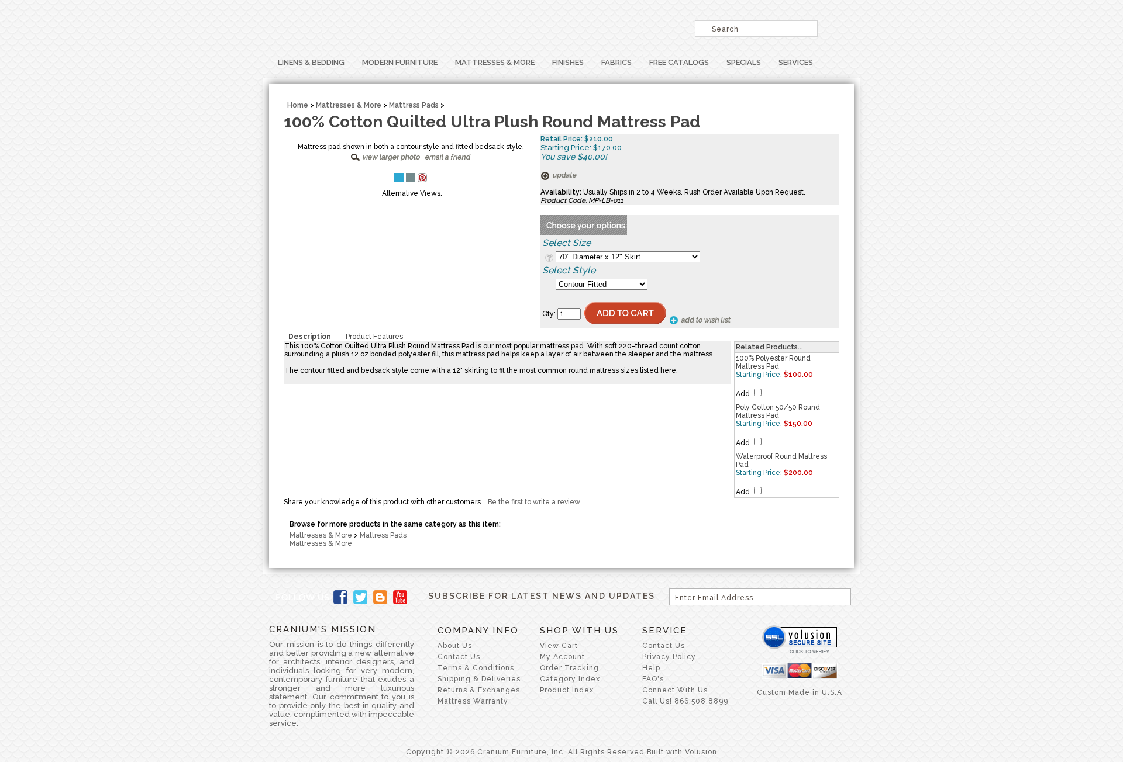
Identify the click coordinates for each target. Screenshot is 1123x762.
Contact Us (459, 657)
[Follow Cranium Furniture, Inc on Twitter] (360, 597)
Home (297, 105)
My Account (562, 657)
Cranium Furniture (415, 26)
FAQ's (653, 679)
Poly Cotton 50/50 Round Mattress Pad (778, 411)
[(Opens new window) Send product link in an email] (410, 177)
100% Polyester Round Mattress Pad (773, 362)
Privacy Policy (669, 657)
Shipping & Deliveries (479, 679)
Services (795, 62)
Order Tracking (569, 668)
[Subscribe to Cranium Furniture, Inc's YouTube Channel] (400, 597)
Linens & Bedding (311, 62)
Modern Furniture (400, 62)
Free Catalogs (679, 62)
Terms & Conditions (476, 668)
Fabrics (616, 62)
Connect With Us (675, 690)
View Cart (559, 646)
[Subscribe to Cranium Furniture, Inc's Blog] (380, 597)
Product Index (567, 690)
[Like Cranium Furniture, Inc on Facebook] (340, 597)
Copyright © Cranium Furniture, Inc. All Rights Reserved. (526, 752)
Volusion (701, 752)
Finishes (568, 62)
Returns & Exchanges (479, 690)
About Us (455, 646)
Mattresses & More (495, 62)
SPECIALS (743, 62)
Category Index (570, 679)
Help (651, 668)
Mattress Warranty (473, 701)
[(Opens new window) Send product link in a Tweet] (399, 177)
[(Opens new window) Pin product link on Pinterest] (422, 180)
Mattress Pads (414, 105)
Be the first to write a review (534, 502)
